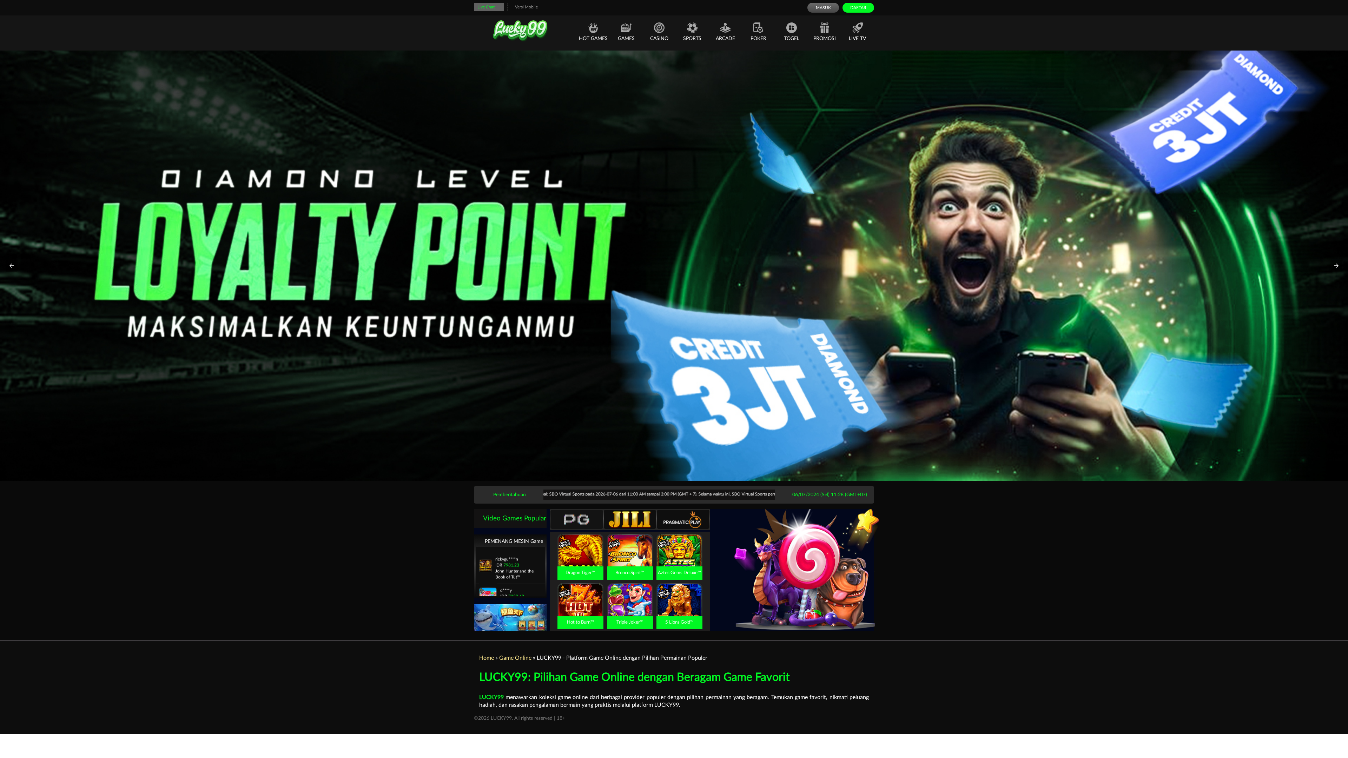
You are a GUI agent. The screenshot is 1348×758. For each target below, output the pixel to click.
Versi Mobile (526, 7)
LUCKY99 (491, 697)
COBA (580, 541)
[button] (12, 266)
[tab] (576, 519)
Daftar (858, 8)
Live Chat (486, 7)
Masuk (823, 8)
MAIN (580, 557)
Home (486, 658)
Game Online (515, 658)
